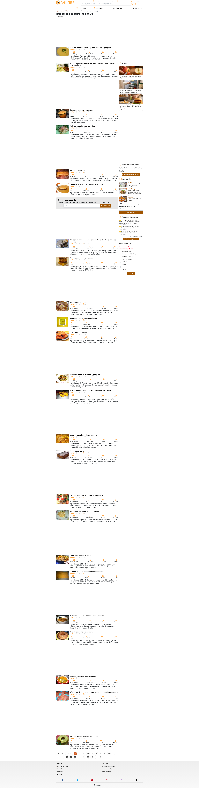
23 (88, 754)
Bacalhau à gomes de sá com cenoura (84, 511)
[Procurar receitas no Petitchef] (132, 4)
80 (79, 757)
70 (75, 757)
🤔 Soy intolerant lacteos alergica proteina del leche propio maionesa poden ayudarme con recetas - (129, 222)
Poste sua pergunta (131, 239)
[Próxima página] (96, 757)
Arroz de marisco (127, 259)
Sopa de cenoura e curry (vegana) (83, 676)
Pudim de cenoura (77, 451)
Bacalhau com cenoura (78, 302)
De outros (137, 8)
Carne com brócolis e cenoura (81, 555)
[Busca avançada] (135, 4)
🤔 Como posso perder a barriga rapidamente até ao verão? (129, 227)
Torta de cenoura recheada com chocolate (86, 572)
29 (113, 754)
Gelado (124, 264)
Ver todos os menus (128, 204)
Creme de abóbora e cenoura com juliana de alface (89, 616)
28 (109, 754)
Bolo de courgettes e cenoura (81, 632)
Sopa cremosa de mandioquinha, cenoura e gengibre (90, 48)
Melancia (124, 267)
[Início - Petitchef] (57, 11)
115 (92, 757)
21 (79, 754)
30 (58, 757)
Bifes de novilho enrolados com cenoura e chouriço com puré (94, 692)
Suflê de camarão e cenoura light (82, 126)
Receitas (82, 8)
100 (88, 757)
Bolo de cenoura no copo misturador (84, 736)
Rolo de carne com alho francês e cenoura (86, 495)
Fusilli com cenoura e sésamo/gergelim (85, 375)
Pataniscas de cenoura (78, 332)
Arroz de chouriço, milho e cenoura (83, 435)
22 (84, 754)
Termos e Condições (108, 769)
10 (71, 754)
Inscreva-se (105, 206)
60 (71, 757)
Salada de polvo (127, 251)
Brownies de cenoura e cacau (81, 258)
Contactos (105, 763)
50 (67, 757)
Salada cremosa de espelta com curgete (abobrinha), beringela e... (134, 193)
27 (105, 754)
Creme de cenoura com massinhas (83, 318)
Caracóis (124, 261)
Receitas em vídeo (62, 766)
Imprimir (139, 204)
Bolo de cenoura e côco (79, 170)
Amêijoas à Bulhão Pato (129, 254)
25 (96, 754)
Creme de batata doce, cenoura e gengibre (86, 184)
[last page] (100, 757)
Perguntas (117, 8)
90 (84, 757)
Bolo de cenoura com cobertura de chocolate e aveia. (90, 391)
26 (100, 754)
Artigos (99, 8)
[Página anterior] (62, 753)
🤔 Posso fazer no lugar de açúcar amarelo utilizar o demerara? (129, 232)
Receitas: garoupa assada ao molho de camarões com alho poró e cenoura (93, 65)
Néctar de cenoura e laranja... (81, 110)
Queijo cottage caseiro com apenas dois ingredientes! (134, 185)
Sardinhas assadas (127, 256)
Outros (124, 269)
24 (92, 754)
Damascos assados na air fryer (134, 199)
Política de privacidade (108, 766)
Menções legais (106, 771)
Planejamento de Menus (130, 174)
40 (63, 757)
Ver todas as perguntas (136, 236)
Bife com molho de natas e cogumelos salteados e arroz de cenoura (93, 241)
